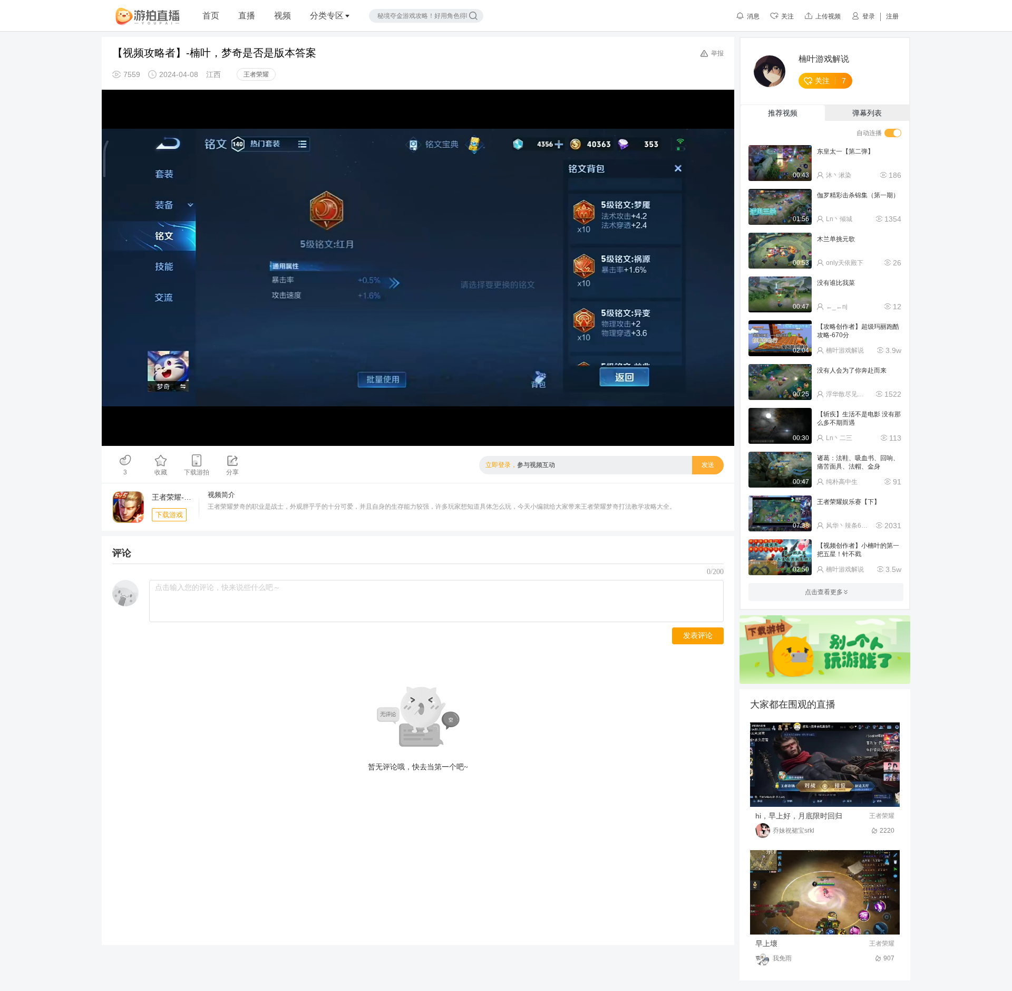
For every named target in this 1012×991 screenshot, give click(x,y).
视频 (282, 15)
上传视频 (828, 16)
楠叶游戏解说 (824, 59)
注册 (892, 16)
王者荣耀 (256, 74)
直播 (246, 15)
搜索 (473, 16)
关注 (787, 16)
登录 (868, 16)
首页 (210, 15)
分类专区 (327, 15)
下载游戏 (169, 515)
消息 (753, 16)
